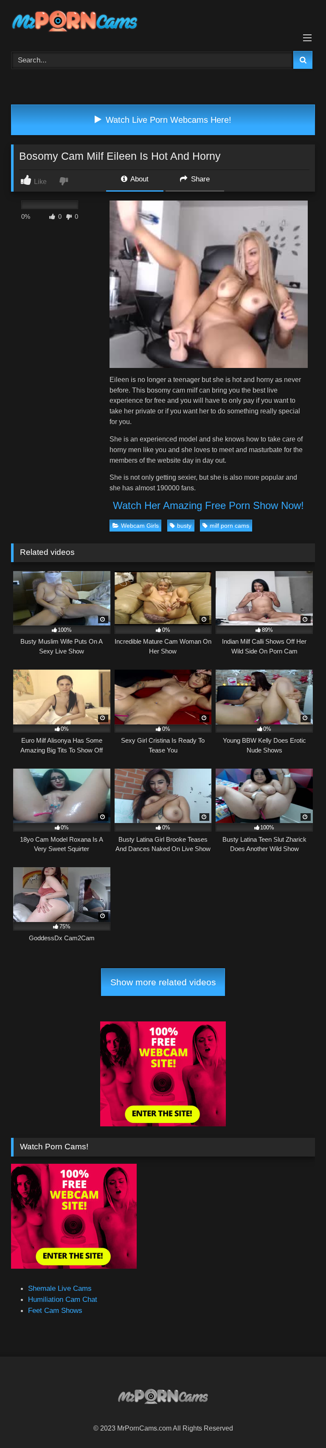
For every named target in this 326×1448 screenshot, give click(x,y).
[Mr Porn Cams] (163, 22)
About (139, 179)
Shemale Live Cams (60, 1288)
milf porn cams (229, 525)
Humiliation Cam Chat (62, 1299)
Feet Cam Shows (55, 1310)
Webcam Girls (140, 525)
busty (184, 525)
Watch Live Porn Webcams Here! (167, 119)
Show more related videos (163, 982)
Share (199, 179)
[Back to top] (299, 1422)
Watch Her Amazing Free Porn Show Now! (208, 505)
